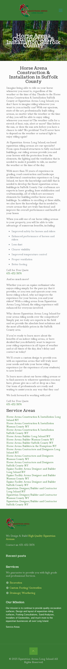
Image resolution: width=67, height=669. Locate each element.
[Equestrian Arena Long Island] (33, 10)
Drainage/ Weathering (22, 592)
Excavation (16, 582)
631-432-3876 (14, 273)
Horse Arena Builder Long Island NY (28, 436)
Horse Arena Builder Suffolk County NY (29, 442)
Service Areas (13, 627)
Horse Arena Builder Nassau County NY (30, 439)
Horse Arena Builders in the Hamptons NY (31, 446)
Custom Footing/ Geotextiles (26, 587)
